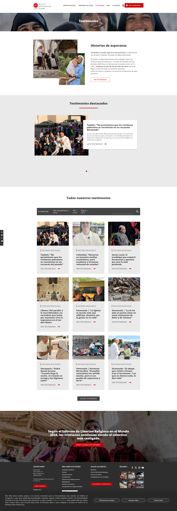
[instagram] (139, 468)
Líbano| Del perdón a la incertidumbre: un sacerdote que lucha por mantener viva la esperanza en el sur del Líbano (52, 316)
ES (1, 244)
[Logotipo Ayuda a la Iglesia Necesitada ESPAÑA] (42, 4)
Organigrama (66, 482)
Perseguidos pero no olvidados (100, 477)
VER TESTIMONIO (48, 268)
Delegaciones (37, 489)
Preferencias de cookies (106, 500)
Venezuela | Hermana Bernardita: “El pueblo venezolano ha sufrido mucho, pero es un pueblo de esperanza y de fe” (88, 374)
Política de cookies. (59, 500)
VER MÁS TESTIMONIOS (88, 399)
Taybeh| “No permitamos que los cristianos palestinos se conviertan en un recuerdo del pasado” (110, 127)
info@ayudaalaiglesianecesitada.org (43, 479)
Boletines (93, 470)
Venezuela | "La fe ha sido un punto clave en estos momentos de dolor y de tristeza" (124, 314)
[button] (123, 5)
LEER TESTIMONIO (95, 144)
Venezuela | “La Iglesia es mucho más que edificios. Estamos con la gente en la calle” (88, 314)
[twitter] (136, 468)
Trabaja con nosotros (68, 484)
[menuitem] (43, 211)
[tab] (86, 171)
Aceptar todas (158, 500)
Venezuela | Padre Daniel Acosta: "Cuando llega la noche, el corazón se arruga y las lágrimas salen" (52, 374)
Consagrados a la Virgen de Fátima (72, 486)
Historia (64, 472)
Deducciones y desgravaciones (71, 479)
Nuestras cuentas (67, 474)
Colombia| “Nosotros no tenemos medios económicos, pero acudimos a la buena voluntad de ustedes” (87, 259)
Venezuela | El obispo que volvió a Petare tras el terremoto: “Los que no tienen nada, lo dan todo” (124, 373)
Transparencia (66, 477)
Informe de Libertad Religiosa (99, 472)
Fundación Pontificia (68, 470)
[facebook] (132, 468)
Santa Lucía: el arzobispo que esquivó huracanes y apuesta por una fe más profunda (124, 259)
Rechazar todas (133, 500)
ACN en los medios (96, 474)
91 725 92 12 (36, 481)
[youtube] (143, 468)
